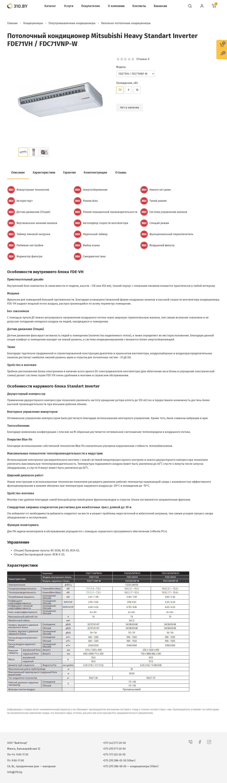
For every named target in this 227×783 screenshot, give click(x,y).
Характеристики (44, 172)
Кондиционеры (33, 23)
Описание (18, 172)
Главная (12, 23)
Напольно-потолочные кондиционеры (126, 23)
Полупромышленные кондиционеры (72, 23)
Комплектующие (95, 172)
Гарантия (69, 172)
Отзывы (120, 172)
